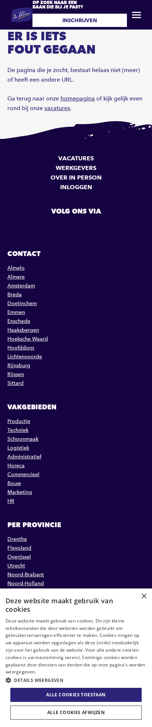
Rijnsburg (18, 365)
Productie (18, 421)
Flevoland (19, 548)
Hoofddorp (20, 348)
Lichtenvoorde (24, 357)
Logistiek (18, 448)
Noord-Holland (25, 583)
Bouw (14, 483)
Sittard (15, 383)
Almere (16, 277)
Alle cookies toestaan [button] (76, 695)
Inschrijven (79, 20)
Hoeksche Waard (27, 339)
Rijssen (15, 374)
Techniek (17, 430)
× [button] (143, 596)
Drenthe (17, 539)
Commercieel (23, 474)
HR (10, 501)
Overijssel (19, 557)
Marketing (19, 492)
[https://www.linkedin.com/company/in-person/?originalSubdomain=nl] (76, 228)
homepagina (78, 98)
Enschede (18, 321)
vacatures (57, 108)
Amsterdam (21, 286)
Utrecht (16, 566)
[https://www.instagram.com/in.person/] (94, 228)
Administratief (24, 457)
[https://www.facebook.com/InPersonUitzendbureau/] (57, 228)
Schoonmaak (22, 439)
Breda (14, 294)
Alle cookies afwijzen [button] (76, 712)
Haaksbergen (23, 330)
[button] (76, 680)
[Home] (21, 14)
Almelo (16, 268)
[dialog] (76, 657)
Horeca (16, 466)
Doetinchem (22, 303)
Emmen (16, 312)
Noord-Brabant (25, 574)
